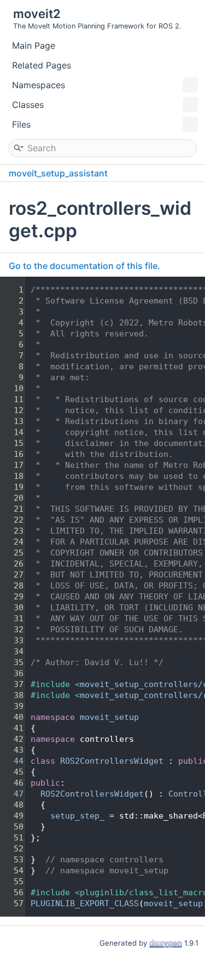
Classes (28, 104)
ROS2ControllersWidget (111, 761)
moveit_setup (109, 717)
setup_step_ (77, 816)
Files (21, 124)
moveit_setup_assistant (58, 173)
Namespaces (38, 84)
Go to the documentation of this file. (84, 265)
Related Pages (41, 65)
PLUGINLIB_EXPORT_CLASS (85, 903)
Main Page (33, 45)
